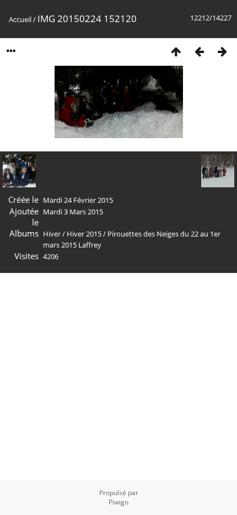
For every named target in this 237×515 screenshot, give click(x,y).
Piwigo (118, 502)
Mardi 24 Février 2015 (78, 200)
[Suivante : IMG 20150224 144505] (222, 51)
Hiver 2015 (84, 234)
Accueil (20, 19)
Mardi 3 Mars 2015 (73, 212)
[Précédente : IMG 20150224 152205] (199, 51)
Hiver (52, 234)
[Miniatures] (175, 51)
